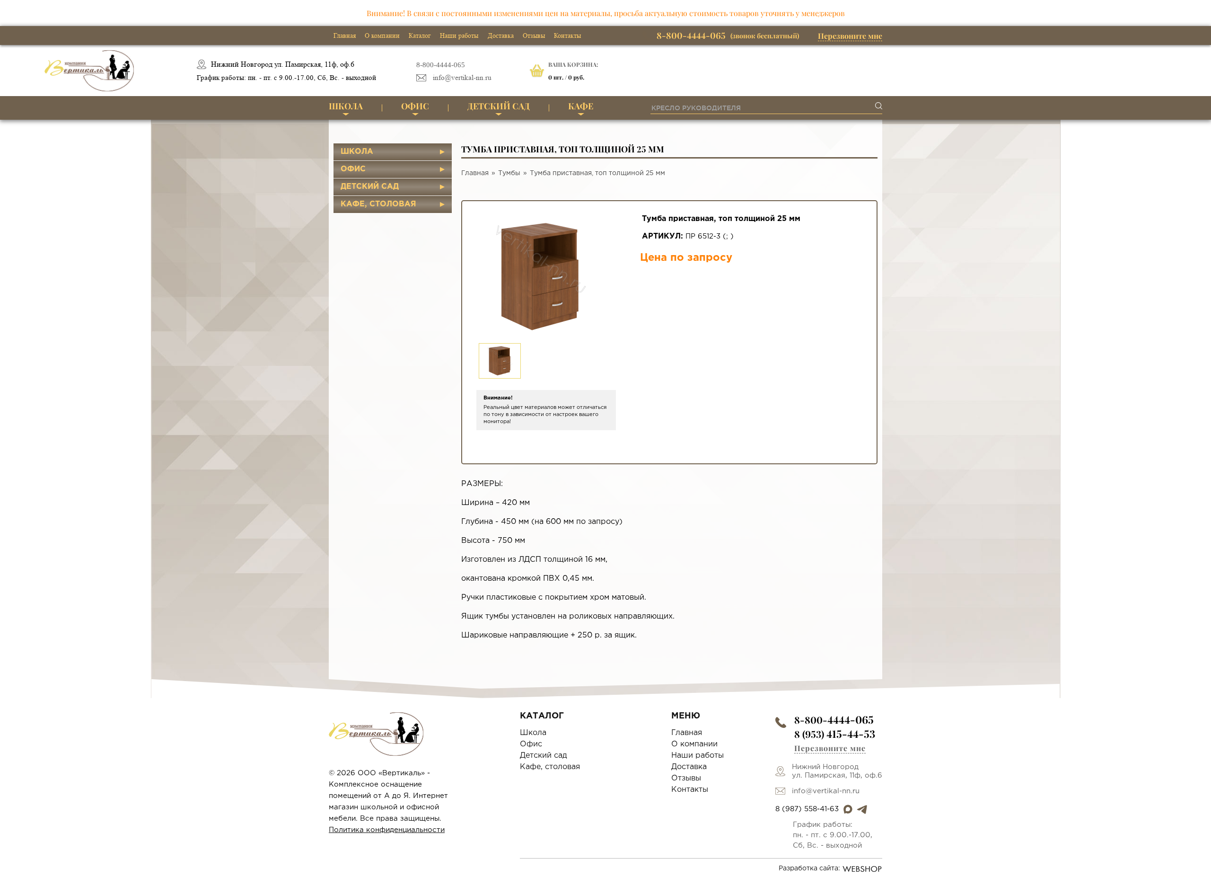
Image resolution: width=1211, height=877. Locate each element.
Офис (415, 106)
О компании (382, 35)
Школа (346, 106)
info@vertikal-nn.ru (462, 78)
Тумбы (509, 173)
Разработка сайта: (809, 868)
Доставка (501, 35)
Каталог (420, 35)
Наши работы (459, 35)
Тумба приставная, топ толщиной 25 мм (597, 173)
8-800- (834, 719)
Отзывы (534, 35)
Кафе (580, 106)
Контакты (567, 35)
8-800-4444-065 (440, 65)
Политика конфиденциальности (387, 830)
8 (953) (834, 733)
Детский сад (498, 106)
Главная (344, 35)
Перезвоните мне (850, 36)
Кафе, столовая (378, 204)
